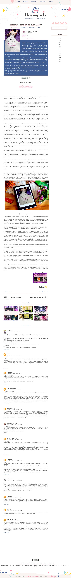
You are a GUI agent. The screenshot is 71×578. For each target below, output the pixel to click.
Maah (8, 353)
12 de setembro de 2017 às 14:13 (14, 424)
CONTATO (51, 1)
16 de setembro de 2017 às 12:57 (14, 460)
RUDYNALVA (10, 330)
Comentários (8, 291)
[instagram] (53, 23)
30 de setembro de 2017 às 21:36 (14, 520)
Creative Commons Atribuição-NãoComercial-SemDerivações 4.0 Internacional (35, 564)
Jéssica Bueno (11, 408)
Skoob (23, 36)
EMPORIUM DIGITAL (51, 576)
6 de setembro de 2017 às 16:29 (14, 331)
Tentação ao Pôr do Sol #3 (25, 87)
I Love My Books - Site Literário (31, 576)
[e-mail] (66, 23)
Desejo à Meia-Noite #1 (26, 85)
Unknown (10, 372)
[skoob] (63, 23)
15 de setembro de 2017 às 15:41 (14, 439)
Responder (6, 349)
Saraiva (32, 38)
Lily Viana (10, 479)
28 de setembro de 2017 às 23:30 (14, 480)
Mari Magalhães (12, 519)
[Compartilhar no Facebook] (42, 291)
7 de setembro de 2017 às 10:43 (14, 373)
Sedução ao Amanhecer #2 (26, 86)
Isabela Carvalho (12, 438)
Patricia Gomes (11, 388)
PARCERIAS (33, 1)
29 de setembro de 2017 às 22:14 (14, 497)
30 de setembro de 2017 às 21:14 (14, 510)
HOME (19, 1)
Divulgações (24, 27)
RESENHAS (25, 1)
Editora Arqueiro (31, 27)
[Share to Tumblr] (47, 291)
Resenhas (38, 27)
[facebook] (56, 23)
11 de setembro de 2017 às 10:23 (14, 409)
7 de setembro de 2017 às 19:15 (14, 389)
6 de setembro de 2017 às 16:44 (14, 355)
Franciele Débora (12, 423)
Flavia (9, 509)
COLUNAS (42, 1)
